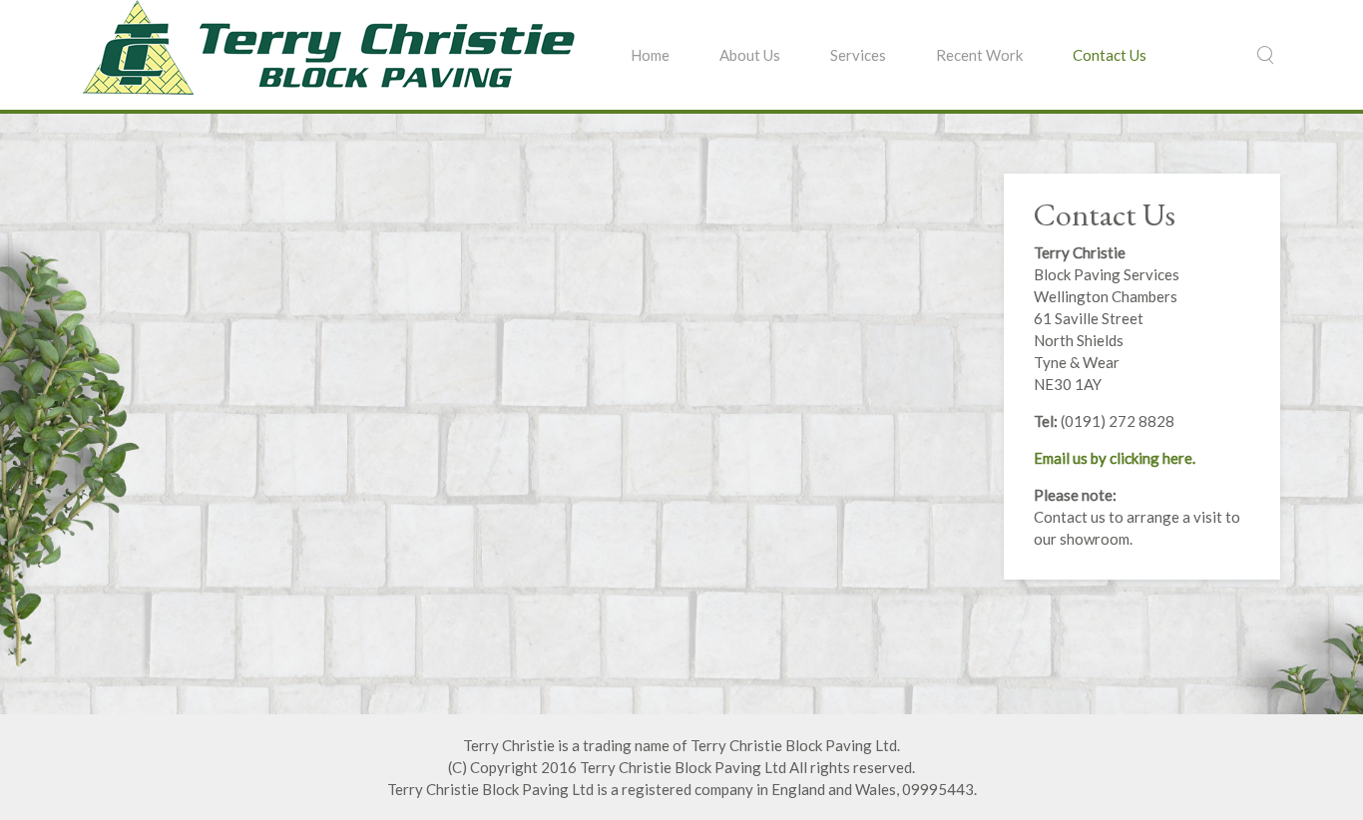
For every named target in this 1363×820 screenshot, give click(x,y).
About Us (749, 55)
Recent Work (979, 55)
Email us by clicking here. (1114, 458)
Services (858, 55)
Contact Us (1109, 55)
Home (650, 55)
